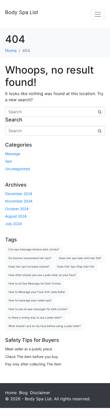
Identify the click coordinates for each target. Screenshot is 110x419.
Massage (12, 153)
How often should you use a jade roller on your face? (42, 275)
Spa (8, 161)
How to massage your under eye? (29, 300)
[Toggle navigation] (98, 14)
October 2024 (17, 209)
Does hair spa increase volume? (28, 266)
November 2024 (18, 201)
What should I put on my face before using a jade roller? (44, 326)
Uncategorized (17, 169)
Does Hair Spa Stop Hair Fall (75, 266)
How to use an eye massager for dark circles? (38, 309)
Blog (23, 392)
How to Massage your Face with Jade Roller (36, 292)
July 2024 (13, 223)
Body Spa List (21, 12)
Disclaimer (40, 392)
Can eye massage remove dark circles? (33, 249)
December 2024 (18, 193)
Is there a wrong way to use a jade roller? (35, 317)
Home (11, 392)
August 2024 (16, 216)
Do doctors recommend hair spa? (29, 258)
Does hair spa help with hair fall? (80, 258)
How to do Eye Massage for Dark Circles (34, 283)
